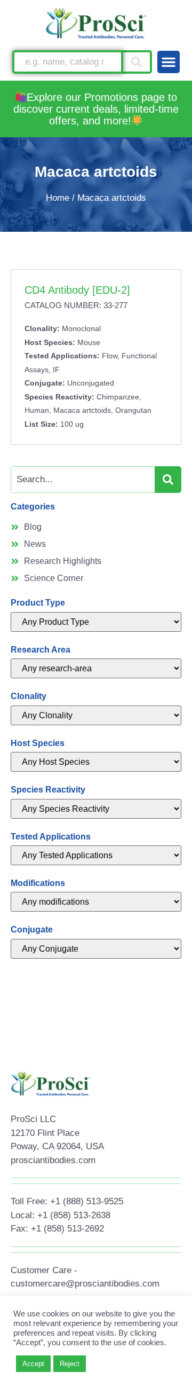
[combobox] (67, 62)
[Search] (137, 62)
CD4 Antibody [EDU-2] (77, 290)
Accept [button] (33, 1364)
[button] (168, 62)
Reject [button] (69, 1364)
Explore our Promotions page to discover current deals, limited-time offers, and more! (96, 109)
